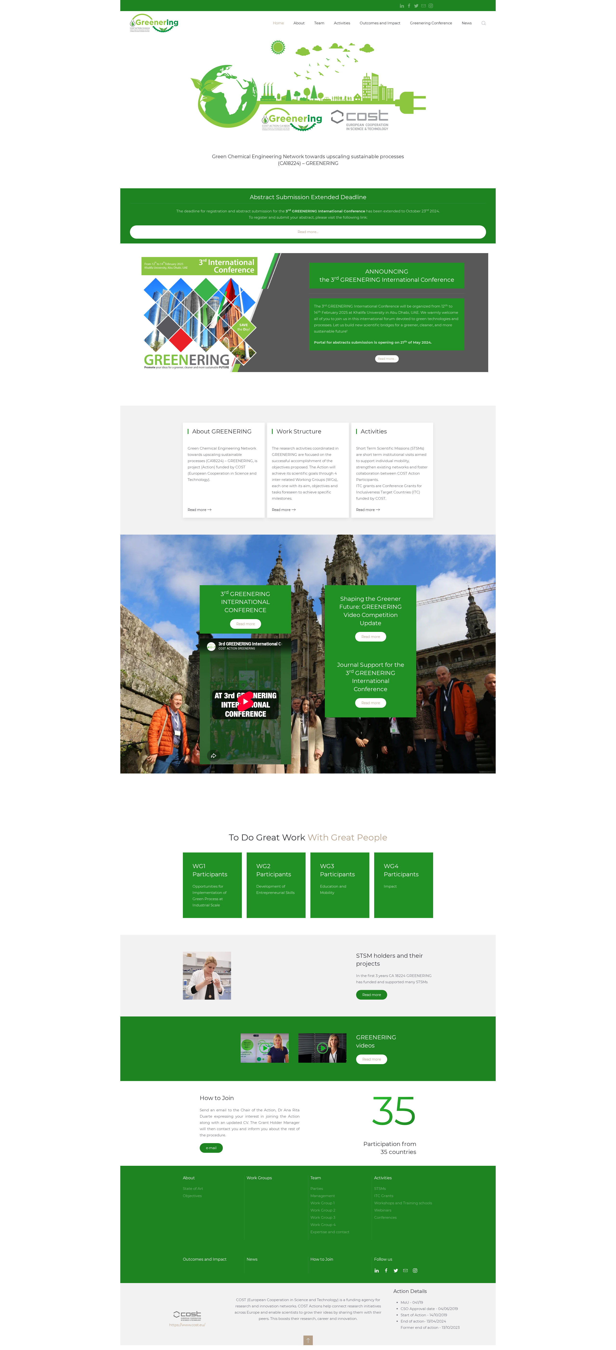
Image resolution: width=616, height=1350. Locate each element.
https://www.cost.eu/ (187, 1325)
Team (319, 23)
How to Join (321, 1259)
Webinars (382, 1210)
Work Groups (259, 1178)
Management (322, 1195)
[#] (308, 1340)
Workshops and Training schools (403, 1203)
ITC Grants (383, 1195)
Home (278, 23)
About (299, 23)
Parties (316, 1188)
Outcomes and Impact (380, 23)
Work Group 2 (322, 1210)
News (467, 23)
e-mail (211, 1148)
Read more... (308, 232)
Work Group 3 (322, 1217)
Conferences (385, 1217)
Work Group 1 (322, 1203)
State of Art (193, 1188)
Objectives (192, 1195)
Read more (197, 510)
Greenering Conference (431, 23)
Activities (342, 23)
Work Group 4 (323, 1224)
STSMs (380, 1188)
